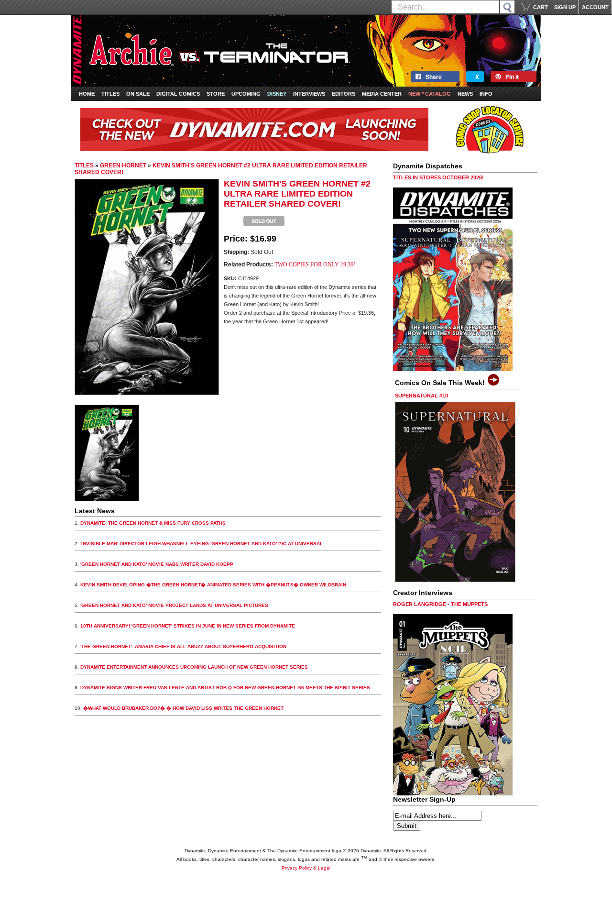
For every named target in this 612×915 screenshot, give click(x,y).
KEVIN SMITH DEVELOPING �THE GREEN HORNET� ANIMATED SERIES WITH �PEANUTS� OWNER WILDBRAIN (213, 584)
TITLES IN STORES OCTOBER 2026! (438, 177)
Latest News (95, 511)
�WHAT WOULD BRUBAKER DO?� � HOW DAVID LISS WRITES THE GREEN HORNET (183, 708)
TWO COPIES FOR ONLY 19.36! (314, 264)
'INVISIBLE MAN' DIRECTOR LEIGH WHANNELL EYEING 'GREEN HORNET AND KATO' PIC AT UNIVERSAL (201, 543)
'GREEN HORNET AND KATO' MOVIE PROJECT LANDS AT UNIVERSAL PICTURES (174, 605)
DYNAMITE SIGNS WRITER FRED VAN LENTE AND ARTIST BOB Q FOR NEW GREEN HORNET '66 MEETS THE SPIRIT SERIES (225, 687)
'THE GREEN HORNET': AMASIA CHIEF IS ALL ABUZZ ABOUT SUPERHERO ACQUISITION (183, 646)
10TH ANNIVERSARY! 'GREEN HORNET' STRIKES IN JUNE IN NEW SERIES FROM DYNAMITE (187, 625)
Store (216, 94)
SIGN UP (565, 7)
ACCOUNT (595, 7)
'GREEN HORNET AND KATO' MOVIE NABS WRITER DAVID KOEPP (156, 564)
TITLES (84, 165)
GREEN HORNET (123, 165)
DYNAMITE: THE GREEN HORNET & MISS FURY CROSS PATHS (153, 523)
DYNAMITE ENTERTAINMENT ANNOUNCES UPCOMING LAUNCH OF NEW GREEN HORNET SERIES (194, 667)
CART (540, 7)
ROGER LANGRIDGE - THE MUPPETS (440, 604)
